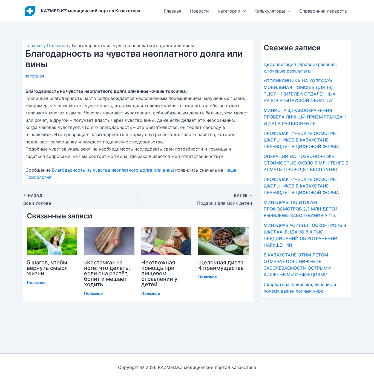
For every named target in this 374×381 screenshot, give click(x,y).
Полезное (36, 282)
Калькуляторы (269, 11)
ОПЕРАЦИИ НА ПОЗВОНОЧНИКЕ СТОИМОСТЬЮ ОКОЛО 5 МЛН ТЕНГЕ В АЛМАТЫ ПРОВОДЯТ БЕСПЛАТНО (306, 163)
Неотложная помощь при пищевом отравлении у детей (159, 273)
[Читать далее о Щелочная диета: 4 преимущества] (223, 241)
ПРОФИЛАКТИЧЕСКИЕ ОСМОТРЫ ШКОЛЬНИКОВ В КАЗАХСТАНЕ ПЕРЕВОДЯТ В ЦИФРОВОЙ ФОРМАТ (302, 140)
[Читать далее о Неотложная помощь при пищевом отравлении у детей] (166, 241)
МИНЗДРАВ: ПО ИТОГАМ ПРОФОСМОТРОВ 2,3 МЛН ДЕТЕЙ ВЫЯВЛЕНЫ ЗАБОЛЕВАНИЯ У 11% (300, 209)
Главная (172, 11)
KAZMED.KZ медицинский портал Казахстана (90, 10)
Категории (229, 11)
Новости (199, 11)
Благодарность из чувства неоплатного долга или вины (113, 170)
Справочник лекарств (323, 11)
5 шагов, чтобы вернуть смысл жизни (47, 268)
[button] (243, 11)
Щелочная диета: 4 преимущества (221, 265)
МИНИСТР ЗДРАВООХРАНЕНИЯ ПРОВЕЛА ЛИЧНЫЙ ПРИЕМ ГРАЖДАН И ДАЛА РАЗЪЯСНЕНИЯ (305, 117)
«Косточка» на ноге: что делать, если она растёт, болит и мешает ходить (107, 273)
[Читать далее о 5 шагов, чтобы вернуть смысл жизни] (52, 241)
